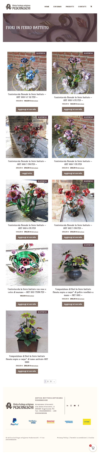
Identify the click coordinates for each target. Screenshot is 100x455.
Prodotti (70, 6)
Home (47, 6)
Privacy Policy (62, 438)
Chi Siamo (57, 6)
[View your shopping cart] (91, 6)
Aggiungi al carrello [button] (27, 109)
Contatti (82, 6)
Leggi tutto (27, 173)
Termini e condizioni (78, 438)
